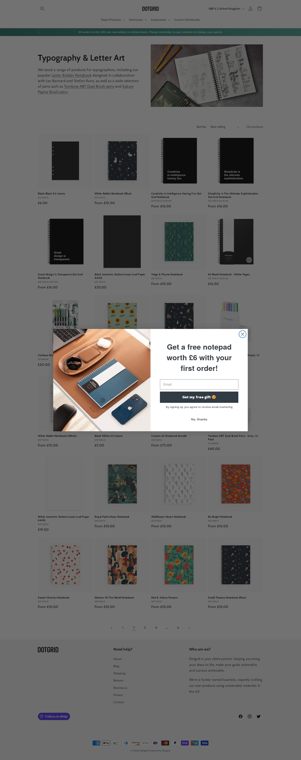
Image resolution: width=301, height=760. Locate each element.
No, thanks (199, 419)
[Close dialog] (242, 334)
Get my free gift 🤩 (199, 397)
